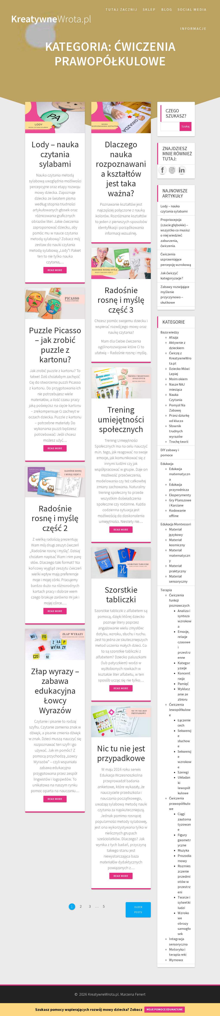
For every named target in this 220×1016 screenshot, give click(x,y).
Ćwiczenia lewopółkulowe (180, 709)
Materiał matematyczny (179, 555)
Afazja (173, 337)
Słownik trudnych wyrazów (176, 431)
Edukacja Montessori (175, 524)
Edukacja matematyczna (179, 474)
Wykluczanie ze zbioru (184, 694)
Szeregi (183, 772)
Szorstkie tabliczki (121, 594)
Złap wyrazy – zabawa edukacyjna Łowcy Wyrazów (55, 691)
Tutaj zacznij (121, 9)
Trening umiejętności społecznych (121, 419)
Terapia (166, 590)
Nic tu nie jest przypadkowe (121, 753)
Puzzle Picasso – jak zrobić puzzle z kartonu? (55, 345)
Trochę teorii (178, 441)
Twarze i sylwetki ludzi (184, 902)
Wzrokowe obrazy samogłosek (184, 923)
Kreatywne (51, 19)
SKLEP (149, 9)
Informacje (193, 28)
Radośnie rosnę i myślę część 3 (121, 300)
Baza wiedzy (169, 332)
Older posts (138, 909)
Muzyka (183, 850)
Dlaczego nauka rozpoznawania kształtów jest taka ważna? (121, 169)
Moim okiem (178, 379)
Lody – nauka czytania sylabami (55, 154)
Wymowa (176, 960)
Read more (55, 270)
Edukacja (166, 463)
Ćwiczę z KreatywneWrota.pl (180, 358)
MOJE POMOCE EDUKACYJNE (165, 1009)
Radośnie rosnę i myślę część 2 (55, 518)
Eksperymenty (180, 495)
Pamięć (183, 683)
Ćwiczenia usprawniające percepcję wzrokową (175, 259)
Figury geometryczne (184, 840)
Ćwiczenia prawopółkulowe (179, 803)
